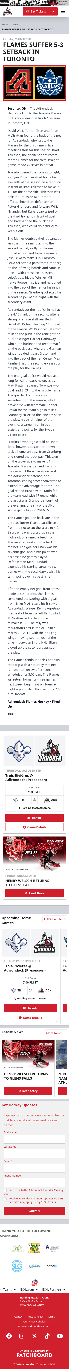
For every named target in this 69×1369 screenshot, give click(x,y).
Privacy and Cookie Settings (34, 1326)
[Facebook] (9, 1336)
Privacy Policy (35, 1316)
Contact (18, 1316)
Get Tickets (38, 11)
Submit (34, 1211)
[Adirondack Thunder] (7, 11)
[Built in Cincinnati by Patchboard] (34, 1353)
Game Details (36, 827)
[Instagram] (22, 1336)
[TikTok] (47, 1336)
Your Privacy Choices (34, 1321)
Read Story (36, 893)
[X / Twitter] (34, 1336)
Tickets (37, 818)
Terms (51, 1316)
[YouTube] (60, 1336)
